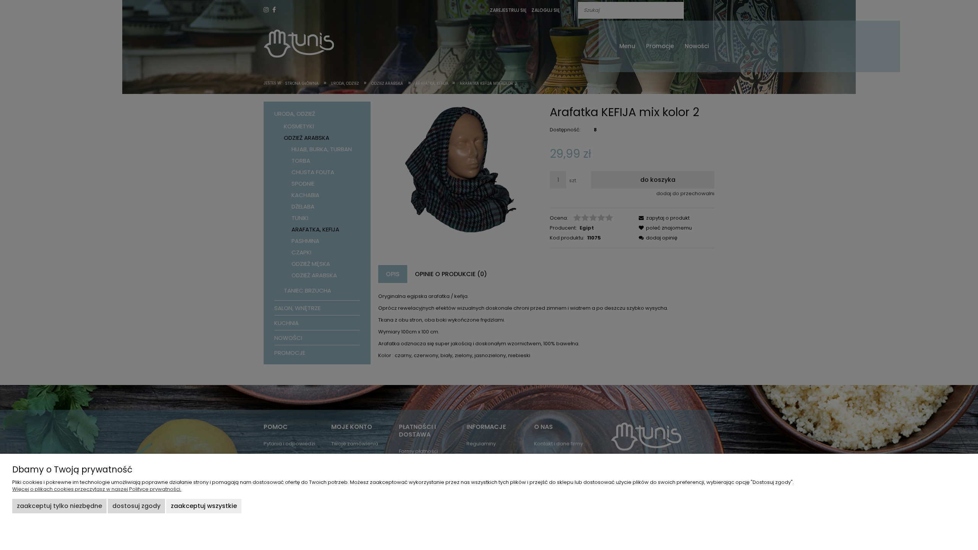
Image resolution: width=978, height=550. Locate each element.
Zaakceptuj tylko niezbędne (59, 505)
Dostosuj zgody (136, 505)
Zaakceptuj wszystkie (204, 505)
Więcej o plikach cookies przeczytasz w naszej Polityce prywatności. (96, 489)
